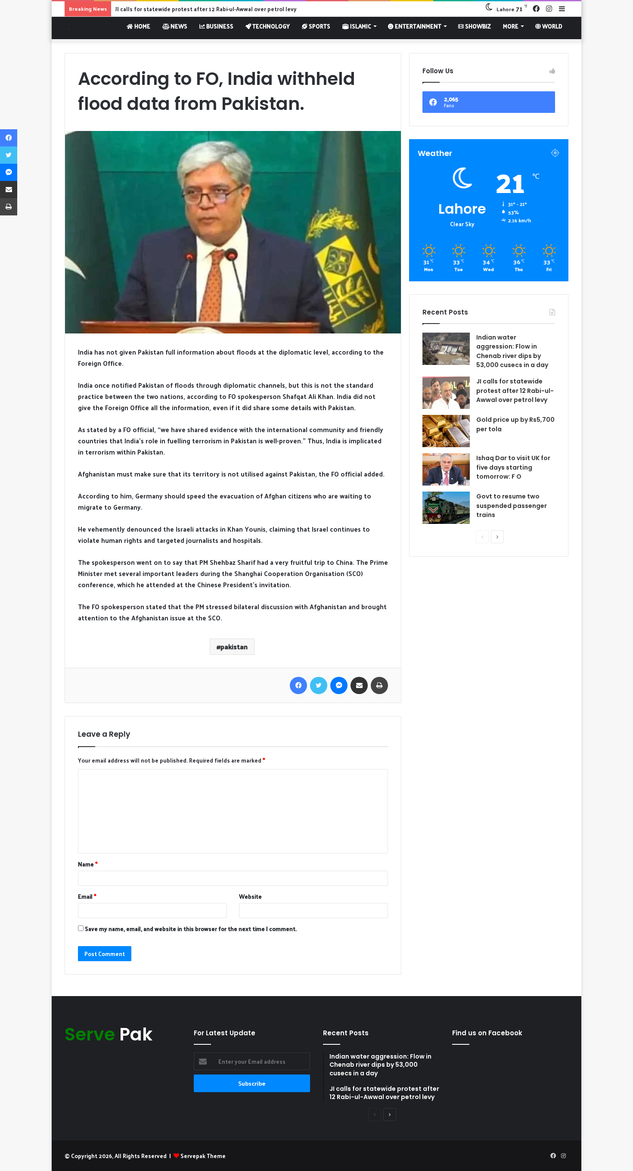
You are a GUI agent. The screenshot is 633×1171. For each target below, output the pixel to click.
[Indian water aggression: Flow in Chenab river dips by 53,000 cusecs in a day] (446, 349)
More (510, 26)
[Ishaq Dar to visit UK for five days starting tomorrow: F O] (446, 469)
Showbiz (477, 26)
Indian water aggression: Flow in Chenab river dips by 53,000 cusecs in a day (512, 351)
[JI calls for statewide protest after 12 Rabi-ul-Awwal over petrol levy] (446, 393)
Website (250, 896)
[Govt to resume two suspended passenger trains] (446, 508)
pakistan (234, 646)
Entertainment (417, 26)
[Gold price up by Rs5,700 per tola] (446, 431)
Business (219, 26)
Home (141, 26)
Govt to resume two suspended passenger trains (511, 505)
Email (87, 896)
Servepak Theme (203, 1156)
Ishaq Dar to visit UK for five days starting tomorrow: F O (513, 467)
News (178, 26)
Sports (318, 26)
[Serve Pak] (67, 28)
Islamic (360, 26)
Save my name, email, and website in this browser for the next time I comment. (191, 929)
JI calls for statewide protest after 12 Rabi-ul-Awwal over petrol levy (515, 390)
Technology (270, 26)
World (551, 26)
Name (88, 864)
